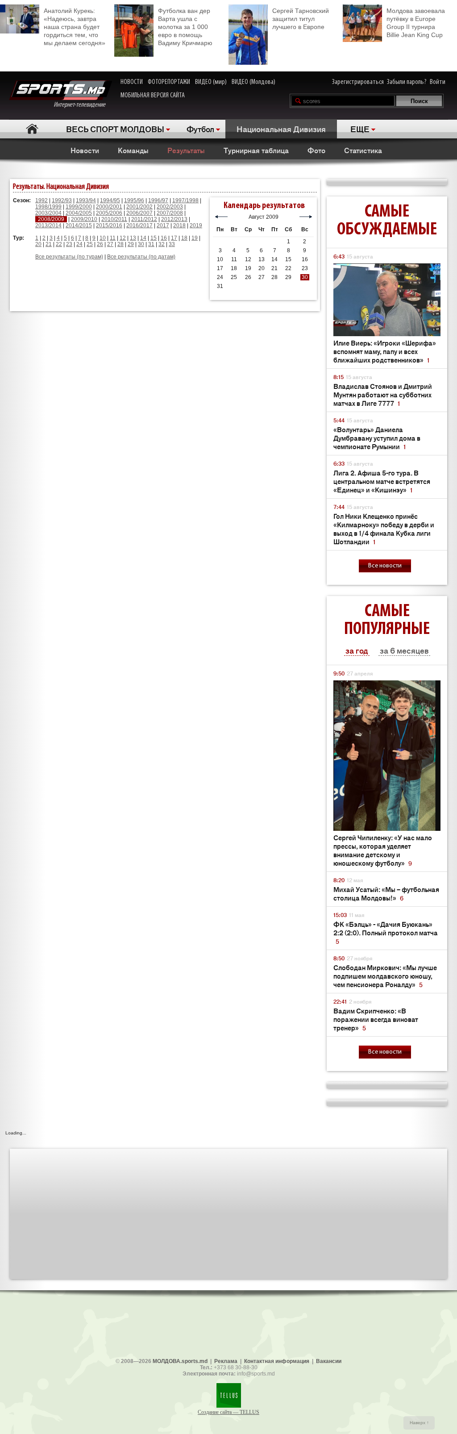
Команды (133, 150)
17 (174, 238)
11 (113, 238)
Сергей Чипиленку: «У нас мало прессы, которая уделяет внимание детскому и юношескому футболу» (382, 850)
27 (110, 244)
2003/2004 (48, 213)
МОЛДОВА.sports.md (180, 1361)
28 (120, 244)
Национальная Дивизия (281, 128)
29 (131, 244)
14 (143, 238)
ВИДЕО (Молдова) (253, 82)
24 (79, 244)
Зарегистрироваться (358, 82)
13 (133, 238)
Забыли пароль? (407, 82)
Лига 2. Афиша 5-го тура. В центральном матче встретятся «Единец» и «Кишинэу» (381, 481)
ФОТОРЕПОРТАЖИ (169, 82)
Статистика (363, 150)
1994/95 (110, 200)
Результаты (186, 150)
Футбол (200, 128)
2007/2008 (170, 213)
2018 (179, 225)
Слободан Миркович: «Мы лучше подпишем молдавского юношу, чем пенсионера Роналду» (385, 975)
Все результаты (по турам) (69, 257)
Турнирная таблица (256, 150)
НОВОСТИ (131, 82)
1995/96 (134, 200)
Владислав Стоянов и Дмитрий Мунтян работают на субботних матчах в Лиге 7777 (382, 394)
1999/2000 (79, 207)
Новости (85, 150)
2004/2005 (79, 213)
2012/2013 (174, 219)
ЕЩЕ (360, 128)
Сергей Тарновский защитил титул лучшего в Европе (300, 18)
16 (164, 238)
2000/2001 (109, 207)
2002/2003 (170, 207)
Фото (316, 150)
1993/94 (86, 200)
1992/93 (62, 200)
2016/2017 (139, 225)
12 (123, 238)
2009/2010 (84, 219)
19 (194, 238)
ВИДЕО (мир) (211, 82)
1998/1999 (48, 207)
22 (59, 244)
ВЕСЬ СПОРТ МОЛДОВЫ (115, 128)
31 (151, 244)
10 (103, 238)
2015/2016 (109, 225)
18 (184, 238)
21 (49, 244)
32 (161, 244)
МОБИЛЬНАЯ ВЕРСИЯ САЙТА (152, 95)
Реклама (225, 1361)
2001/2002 (139, 207)
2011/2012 (144, 219)
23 (69, 244)
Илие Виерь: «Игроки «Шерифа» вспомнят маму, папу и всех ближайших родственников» (384, 351)
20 (38, 244)
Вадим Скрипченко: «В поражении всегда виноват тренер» (375, 1019)
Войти (437, 82)
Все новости (385, 566)
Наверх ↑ (419, 1422)
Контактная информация (276, 1361)
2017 (163, 225)
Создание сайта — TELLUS (228, 1412)
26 (100, 244)
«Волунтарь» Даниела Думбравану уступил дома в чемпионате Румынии (376, 437)
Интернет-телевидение (83, 104)
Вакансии (328, 1361)
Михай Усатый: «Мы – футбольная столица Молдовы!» (386, 893)
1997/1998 (185, 200)
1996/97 (158, 200)
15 (153, 238)
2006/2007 (139, 213)
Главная (32, 128)
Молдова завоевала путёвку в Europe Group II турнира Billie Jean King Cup (415, 22)
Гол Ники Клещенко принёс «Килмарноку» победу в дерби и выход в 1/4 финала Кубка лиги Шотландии (383, 529)
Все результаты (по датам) (141, 257)
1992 (41, 200)
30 (141, 244)
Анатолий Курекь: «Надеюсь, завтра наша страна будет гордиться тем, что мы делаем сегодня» (74, 26)
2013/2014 (48, 225)
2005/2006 (109, 213)
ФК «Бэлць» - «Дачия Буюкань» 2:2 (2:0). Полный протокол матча (385, 932)
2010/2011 (114, 219)
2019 (196, 225)
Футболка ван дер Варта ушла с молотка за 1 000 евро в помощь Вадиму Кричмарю (185, 26)
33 (172, 244)
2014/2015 (79, 225)
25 (90, 244)
